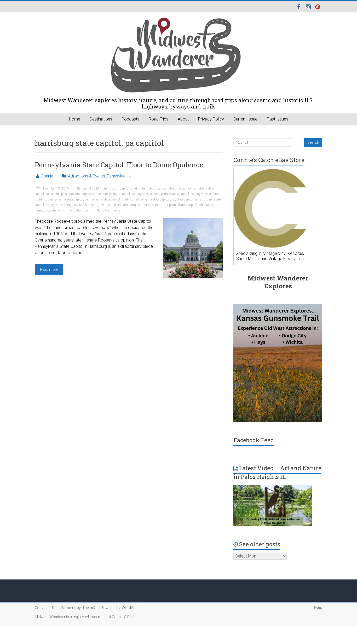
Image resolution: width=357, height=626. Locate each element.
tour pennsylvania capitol (180, 205)
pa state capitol (119, 194)
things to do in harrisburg (81, 205)
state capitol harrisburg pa (194, 199)
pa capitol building (74, 194)
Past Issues (277, 119)
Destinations (101, 119)
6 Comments (111, 210)
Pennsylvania (119, 176)
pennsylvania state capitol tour (154, 199)
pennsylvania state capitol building (108, 199)
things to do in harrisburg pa (120, 205)
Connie (47, 176)
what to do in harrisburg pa (69, 210)
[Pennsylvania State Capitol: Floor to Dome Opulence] (193, 220)
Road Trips (158, 119)
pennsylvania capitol (175, 194)
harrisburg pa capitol (176, 188)
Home (74, 119)
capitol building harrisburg (100, 188)
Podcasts (130, 119)
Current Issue (245, 119)
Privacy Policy (211, 119)
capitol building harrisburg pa (140, 188)
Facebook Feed (253, 440)
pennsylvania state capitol (65, 199)
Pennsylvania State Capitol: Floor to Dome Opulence (119, 164)
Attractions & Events (86, 176)
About (183, 119)
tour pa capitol (151, 205)
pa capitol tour (98, 194)
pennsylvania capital (145, 194)
